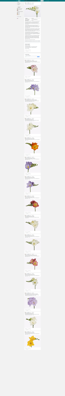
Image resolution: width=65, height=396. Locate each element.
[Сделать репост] (28, 77)
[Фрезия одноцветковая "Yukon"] (32, 242)
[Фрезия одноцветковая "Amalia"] (32, 145)
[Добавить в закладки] (29, 77)
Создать (42, 0)
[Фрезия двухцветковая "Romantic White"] (32, 107)
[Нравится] (25, 116)
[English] (18, 18)
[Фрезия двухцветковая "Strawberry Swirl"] (32, 68)
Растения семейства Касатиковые (34, 46)
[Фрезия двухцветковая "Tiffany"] (32, 223)
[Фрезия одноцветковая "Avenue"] (32, 281)
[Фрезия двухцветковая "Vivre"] (32, 320)
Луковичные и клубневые (27, 44)
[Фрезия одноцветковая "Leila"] (32, 87)
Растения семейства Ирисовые (28, 46)
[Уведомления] (47, 0)
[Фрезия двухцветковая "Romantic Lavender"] (32, 301)
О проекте (18, 16)
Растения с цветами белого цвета (28, 47)
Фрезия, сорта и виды (27, 48)
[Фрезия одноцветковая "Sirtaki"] (32, 204)
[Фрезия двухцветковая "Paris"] (32, 126)
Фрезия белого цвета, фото (34, 47)
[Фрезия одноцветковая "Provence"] (32, 165)
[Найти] (24, 0)
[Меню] (16, 0)
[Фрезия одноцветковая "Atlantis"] (32, 184)
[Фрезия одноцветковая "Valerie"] (32, 339)
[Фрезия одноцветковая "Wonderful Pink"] (32, 262)
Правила (20, 16)
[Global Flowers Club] (19, 0)
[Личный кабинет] (48, 0)
